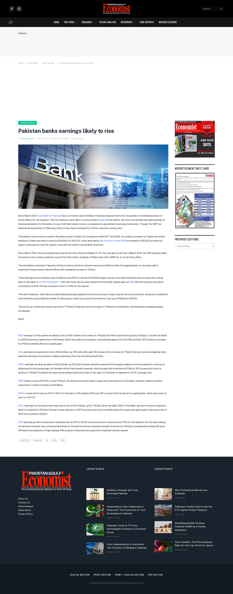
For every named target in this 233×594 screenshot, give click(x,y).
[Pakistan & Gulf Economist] (116, 8)
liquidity (38, 440)
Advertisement (25, 506)
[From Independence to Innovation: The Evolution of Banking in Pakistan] (95, 548)
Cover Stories (27, 123)
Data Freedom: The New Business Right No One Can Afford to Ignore (194, 544)
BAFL (21, 405)
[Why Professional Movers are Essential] (163, 494)
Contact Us (24, 502)
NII (47, 440)
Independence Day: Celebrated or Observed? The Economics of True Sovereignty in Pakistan (126, 510)
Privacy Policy (25, 514)
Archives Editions (168, 22)
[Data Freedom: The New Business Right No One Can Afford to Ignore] (163, 546)
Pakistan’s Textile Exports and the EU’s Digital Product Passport (193, 508)
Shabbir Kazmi (27, 139)
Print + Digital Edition (129, 575)
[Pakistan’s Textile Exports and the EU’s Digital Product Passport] (163, 511)
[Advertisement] (116, 92)
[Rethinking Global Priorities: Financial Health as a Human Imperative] (163, 527)
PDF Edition (155, 575)
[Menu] (11, 22)
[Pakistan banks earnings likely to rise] (93, 176)
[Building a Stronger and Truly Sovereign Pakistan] (95, 494)
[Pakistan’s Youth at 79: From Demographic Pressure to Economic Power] (95, 530)
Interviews (126, 22)
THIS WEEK (69, 22)
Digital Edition (80, 575)
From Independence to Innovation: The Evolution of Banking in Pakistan (127, 546)
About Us (23, 498)
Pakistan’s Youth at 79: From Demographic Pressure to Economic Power (126, 529)
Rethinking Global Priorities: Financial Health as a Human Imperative (190, 526)
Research (87, 22)
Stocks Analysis (107, 22)
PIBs (54, 440)
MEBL (21, 364)
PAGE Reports (147, 22)
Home (56, 22)
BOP (20, 422)
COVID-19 (25, 440)
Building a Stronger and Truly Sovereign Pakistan (122, 492)
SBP (63, 440)
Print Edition (102, 575)
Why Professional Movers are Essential (191, 492)
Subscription (24, 510)
